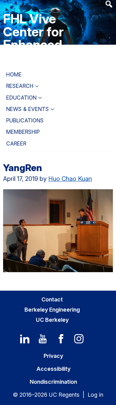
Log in (95, 394)
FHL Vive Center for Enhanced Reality (33, 38)
